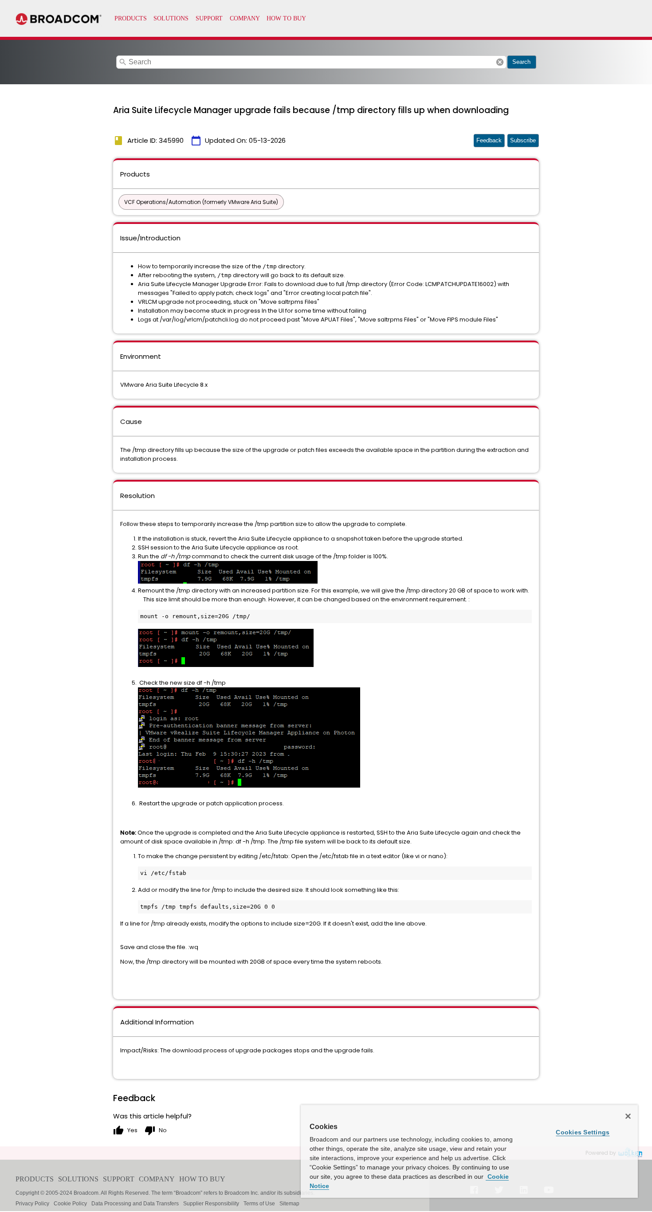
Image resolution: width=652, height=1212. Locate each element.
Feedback (489, 140)
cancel (499, 62)
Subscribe (523, 140)
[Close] (628, 1116)
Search (521, 62)
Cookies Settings (582, 1132)
